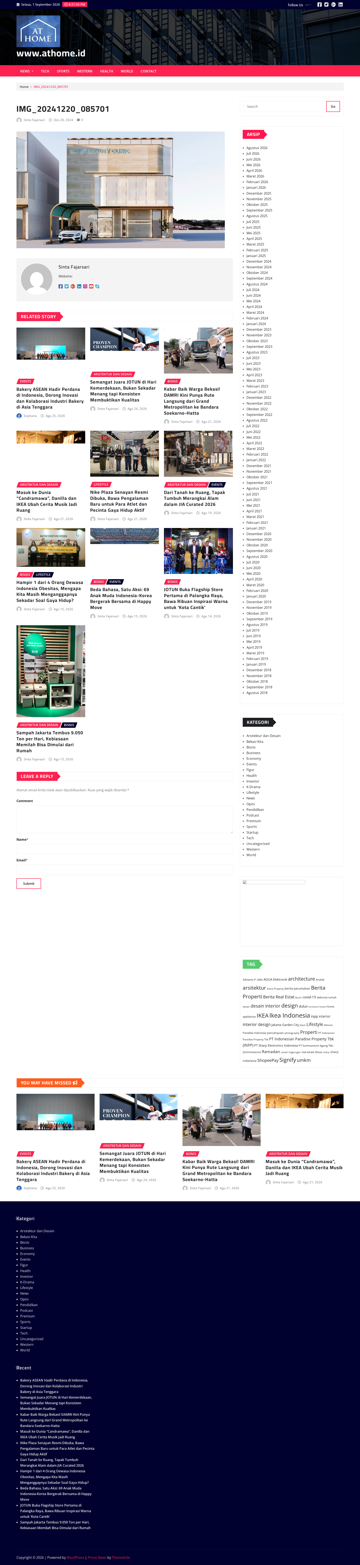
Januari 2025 (256, 255)
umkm (304, 1060)
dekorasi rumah (326, 997)
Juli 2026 (252, 153)
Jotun (303, 1025)
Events (251, 764)
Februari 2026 (257, 182)
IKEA (263, 1015)
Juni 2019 (253, 636)
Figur (250, 769)
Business (253, 753)
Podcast (252, 815)
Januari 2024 (256, 324)
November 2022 (258, 403)
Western (85, 71)
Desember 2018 (258, 670)
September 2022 (259, 414)
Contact (148, 71)
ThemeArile (121, 1557)
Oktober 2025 (257, 204)
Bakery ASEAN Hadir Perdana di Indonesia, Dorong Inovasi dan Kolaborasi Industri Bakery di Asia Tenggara (50, 398)
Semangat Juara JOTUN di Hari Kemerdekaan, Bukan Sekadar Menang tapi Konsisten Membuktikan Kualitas (123, 390)
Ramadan (271, 1051)
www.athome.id (51, 53)
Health (106, 71)
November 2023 (258, 335)
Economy (253, 758)
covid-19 (309, 997)
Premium (253, 821)
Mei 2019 (253, 641)
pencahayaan (275, 1033)
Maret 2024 (255, 312)
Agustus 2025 (257, 216)
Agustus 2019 (257, 624)
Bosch (298, 997)
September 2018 (259, 687)
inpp (314, 1016)
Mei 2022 (253, 437)
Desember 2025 (258, 193)
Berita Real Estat (278, 997)
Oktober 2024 (257, 272)
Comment (24, 801)
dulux (303, 1006)
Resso (318, 1052)
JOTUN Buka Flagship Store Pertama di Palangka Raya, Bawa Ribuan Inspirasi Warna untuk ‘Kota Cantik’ (196, 598)
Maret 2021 (255, 516)
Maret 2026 (255, 176)
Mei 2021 (253, 505)
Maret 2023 (255, 380)
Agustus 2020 (257, 556)
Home (24, 87)
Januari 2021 (256, 528)
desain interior (265, 1006)
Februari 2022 (257, 454)
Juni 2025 (253, 227)
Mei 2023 (253, 369)
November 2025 (258, 199)
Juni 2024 (253, 295)
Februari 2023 (257, 386)
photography (292, 1033)
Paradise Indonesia (254, 1033)
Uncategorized (258, 843)
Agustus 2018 (257, 692)
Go (333, 106)
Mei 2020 (253, 573)
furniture (314, 1006)
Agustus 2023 (257, 352)
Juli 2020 (252, 562)
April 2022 (254, 443)
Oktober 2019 (257, 613)
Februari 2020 (257, 590)
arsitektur (254, 987)
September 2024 (259, 278)
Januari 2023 (256, 392)
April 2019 (254, 647)
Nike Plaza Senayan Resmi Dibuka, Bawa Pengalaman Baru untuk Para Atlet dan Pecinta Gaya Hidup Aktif (119, 501)
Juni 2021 (253, 500)
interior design (257, 1024)
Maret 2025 (255, 244)
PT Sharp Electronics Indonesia (276, 1045)
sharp (326, 1052)
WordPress (75, 1557)
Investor (252, 781)
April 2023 (254, 375)
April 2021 (254, 511)
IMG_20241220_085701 (51, 87)
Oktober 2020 (257, 545)
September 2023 (259, 346)
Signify (287, 1060)
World (127, 71)
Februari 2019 (257, 658)
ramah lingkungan (291, 1052)
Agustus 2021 (257, 488)
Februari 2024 (257, 318)
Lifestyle (252, 792)
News (25, 71)
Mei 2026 (253, 165)
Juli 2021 (252, 494)
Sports (63, 71)
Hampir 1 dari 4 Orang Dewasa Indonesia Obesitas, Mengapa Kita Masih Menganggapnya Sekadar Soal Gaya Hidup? (49, 591)
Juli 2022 (252, 426)
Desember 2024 (258, 261)
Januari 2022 (256, 460)
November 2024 (258, 267)
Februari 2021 (257, 522)
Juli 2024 (252, 289)
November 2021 (258, 471)
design (289, 1005)
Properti (309, 1032)
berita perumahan (297, 988)
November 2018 (258, 676)
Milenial (328, 1025)
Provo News (97, 1557)
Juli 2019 (252, 630)
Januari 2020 (256, 596)
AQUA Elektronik (275, 979)
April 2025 (254, 238)
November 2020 (258, 539)
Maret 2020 (255, 585)
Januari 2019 (256, 664)
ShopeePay (268, 1060)
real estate (307, 1052)
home (322, 1006)
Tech (45, 71)
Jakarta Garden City (285, 1025)
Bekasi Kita (254, 741)
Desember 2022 (258, 397)
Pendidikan (255, 809)
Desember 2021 (258, 465)
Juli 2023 (252, 358)
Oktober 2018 (257, 681)
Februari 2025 (257, 250)
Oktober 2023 (257, 341)
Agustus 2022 (257, 420)
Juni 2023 (253, 363)
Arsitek (320, 979)
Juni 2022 (253, 431)
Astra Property (275, 988)
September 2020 (259, 550)
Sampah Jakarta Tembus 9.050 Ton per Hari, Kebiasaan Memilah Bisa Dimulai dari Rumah (49, 741)
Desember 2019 (258, 602)
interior (325, 1016)
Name (22, 839)
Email (22, 860)
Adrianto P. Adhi (253, 979)
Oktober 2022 (257, 409)
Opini (250, 804)
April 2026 (254, 170)
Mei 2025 (253, 233)
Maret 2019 (255, 653)
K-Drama (253, 787)
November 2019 (258, 607)
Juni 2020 (253, 568)
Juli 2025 (252, 221)
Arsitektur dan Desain (263, 735)
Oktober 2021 (257, 477)
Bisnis (251, 747)
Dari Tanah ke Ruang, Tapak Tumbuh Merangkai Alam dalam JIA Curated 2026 (194, 498)
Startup (252, 832)
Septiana (30, 416)
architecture (301, 979)
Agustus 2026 (257, 148)
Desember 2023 (258, 329)
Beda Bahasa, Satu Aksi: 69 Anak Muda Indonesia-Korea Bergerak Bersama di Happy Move (121, 598)
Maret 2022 (255, 448)
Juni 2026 (253, 159)
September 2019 (259, 619)
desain (246, 1006)
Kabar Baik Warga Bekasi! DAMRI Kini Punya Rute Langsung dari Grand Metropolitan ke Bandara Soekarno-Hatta (192, 401)
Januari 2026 (256, 187)
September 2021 (259, 482)
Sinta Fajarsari (34, 120)
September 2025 (259, 210)
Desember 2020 (258, 534)
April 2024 (254, 306)
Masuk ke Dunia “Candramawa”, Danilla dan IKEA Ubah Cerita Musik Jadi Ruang (46, 501)
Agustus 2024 (257, 284)
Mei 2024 (253, 301)
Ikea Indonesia (289, 1015)
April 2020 (254, 579)
